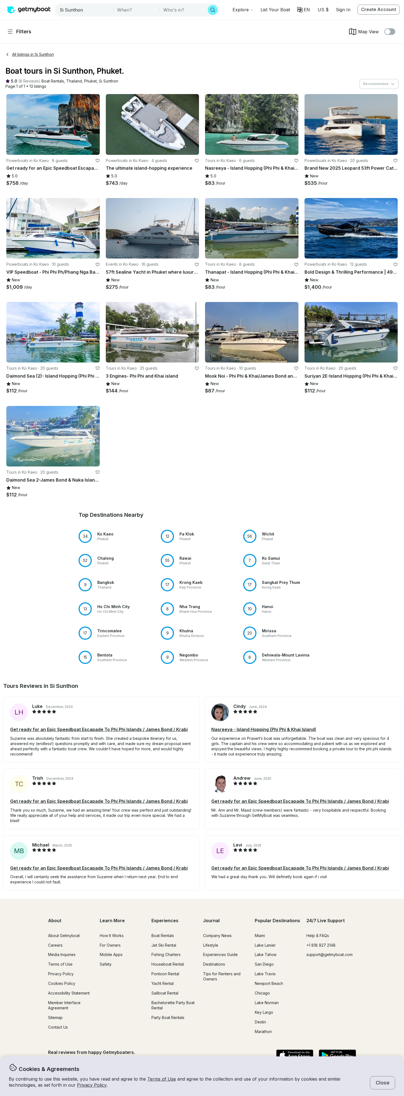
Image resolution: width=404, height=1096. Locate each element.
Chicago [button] (262, 993)
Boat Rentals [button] (162, 935)
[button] (275, 9)
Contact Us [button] (58, 1027)
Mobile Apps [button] (111, 954)
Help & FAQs (317, 935)
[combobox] (84, 10)
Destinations (214, 964)
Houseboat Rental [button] (167, 964)
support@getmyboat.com (329, 954)
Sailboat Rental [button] (164, 993)
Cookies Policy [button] (61, 983)
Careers (55, 945)
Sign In (343, 9)
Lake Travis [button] (265, 973)
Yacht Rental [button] (162, 983)
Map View (368, 31)
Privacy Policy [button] (92, 1085)
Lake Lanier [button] (265, 945)
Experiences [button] (164, 920)
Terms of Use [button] (161, 1079)
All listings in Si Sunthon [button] (33, 54)
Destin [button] (260, 1022)
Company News (217, 935)
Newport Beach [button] (269, 983)
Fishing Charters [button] (166, 954)
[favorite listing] (97, 160)
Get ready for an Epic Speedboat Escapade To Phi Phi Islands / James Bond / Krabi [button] (99, 729)
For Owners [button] (110, 945)
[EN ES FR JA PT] (303, 9)
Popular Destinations (277, 920)
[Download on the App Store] (294, 1056)
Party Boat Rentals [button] (167, 1017)
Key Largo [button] (264, 1012)
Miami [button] (260, 935)
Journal (211, 920)
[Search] (213, 10)
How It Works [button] (112, 935)
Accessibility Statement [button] (69, 993)
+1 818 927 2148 (321, 945)
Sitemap (55, 1017)
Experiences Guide (220, 954)
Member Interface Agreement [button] (64, 1005)
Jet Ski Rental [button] (163, 945)
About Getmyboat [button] (64, 935)
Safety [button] (106, 964)
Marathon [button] (263, 1031)
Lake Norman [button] (267, 1002)
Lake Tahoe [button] (265, 954)
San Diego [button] (264, 964)
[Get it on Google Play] (337, 1056)
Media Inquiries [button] (62, 954)
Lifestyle (210, 945)
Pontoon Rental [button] (165, 973)
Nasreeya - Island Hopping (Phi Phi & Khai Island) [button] (263, 729)
